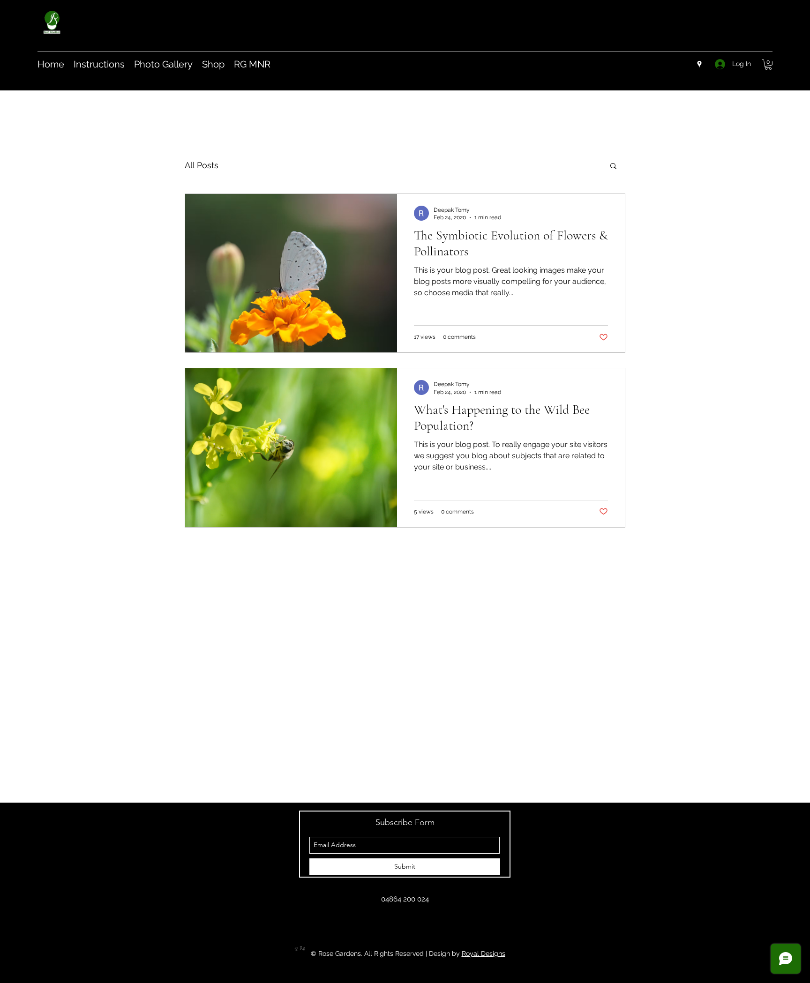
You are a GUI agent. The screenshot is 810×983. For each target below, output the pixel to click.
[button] (768, 65)
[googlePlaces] (699, 64)
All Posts (201, 165)
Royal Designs (483, 953)
